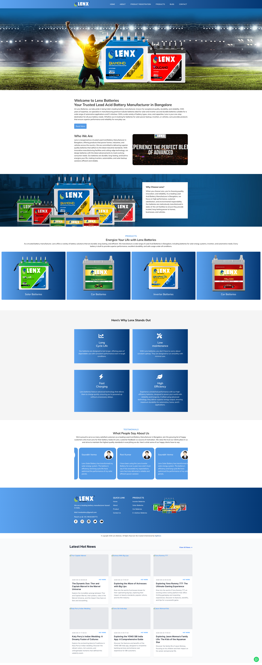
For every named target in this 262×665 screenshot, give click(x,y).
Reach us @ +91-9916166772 (86, 517)
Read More (80, 126)
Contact (183, 4)
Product (116, 509)
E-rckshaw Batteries (140, 513)
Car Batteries (137, 509)
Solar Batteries (138, 505)
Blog (172, 4)
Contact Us (117, 513)
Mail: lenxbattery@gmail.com (85, 512)
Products (160, 4)
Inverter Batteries (139, 501)
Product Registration (140, 4)
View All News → (185, 547)
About (123, 4)
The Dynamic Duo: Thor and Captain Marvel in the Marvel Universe (86, 586)
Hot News (102, 579)
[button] (19, 49)
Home (113, 4)
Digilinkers (158, 536)
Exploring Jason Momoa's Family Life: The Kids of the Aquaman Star (172, 639)
